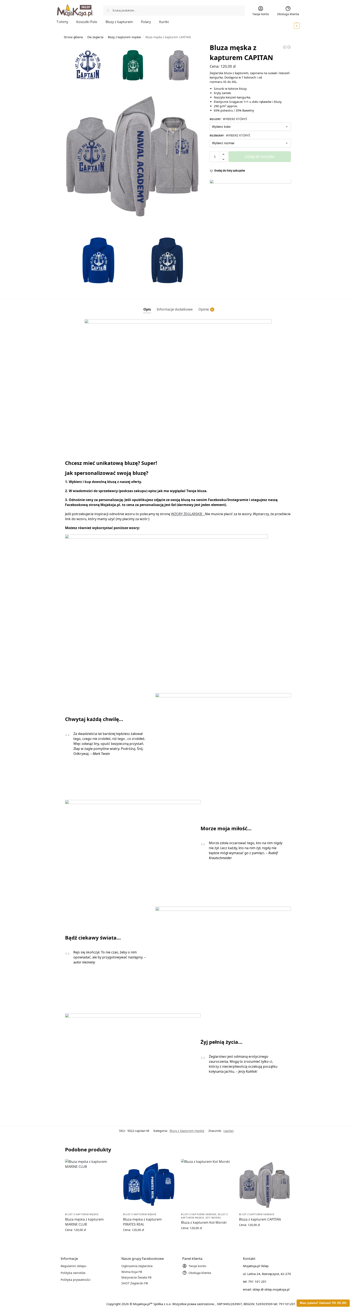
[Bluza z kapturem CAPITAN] (265, 1185)
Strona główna (73, 37)
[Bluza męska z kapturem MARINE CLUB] (91, 1185)
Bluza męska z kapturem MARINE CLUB (84, 1222)
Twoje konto (260, 14)
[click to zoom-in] (133, 156)
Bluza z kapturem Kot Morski (204, 1222)
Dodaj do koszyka (259, 157)
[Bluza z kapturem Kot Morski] (207, 1185)
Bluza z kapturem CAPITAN (260, 1219)
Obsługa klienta (288, 14)
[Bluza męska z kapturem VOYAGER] (289, 47)
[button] (291, 25)
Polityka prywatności (75, 1279)
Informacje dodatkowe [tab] (175, 309)
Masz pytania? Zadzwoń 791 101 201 (323, 1303)
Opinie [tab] (205, 309)
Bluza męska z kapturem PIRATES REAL (142, 1222)
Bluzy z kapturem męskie (124, 37)
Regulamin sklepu (73, 1266)
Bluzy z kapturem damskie (199, 1214)
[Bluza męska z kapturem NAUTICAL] (285, 47)
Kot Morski (213, 1217)
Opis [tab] (147, 309)
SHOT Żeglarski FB (134, 1283)
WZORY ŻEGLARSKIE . (188, 514)
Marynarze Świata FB (136, 1277)
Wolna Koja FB (131, 1272)
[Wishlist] (110, 1165)
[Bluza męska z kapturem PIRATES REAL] (149, 1185)
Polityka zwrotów (73, 1273)
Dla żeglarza (95, 37)
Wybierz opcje (91, 1239)
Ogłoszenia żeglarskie (137, 1266)
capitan (228, 1131)
